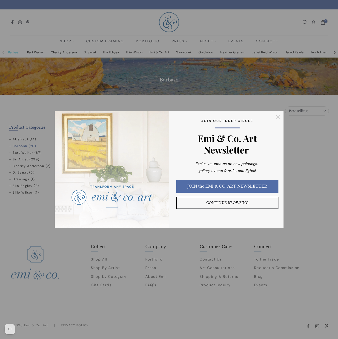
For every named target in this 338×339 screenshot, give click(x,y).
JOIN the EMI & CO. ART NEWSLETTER (227, 186)
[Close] (278, 116)
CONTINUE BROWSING (227, 203)
